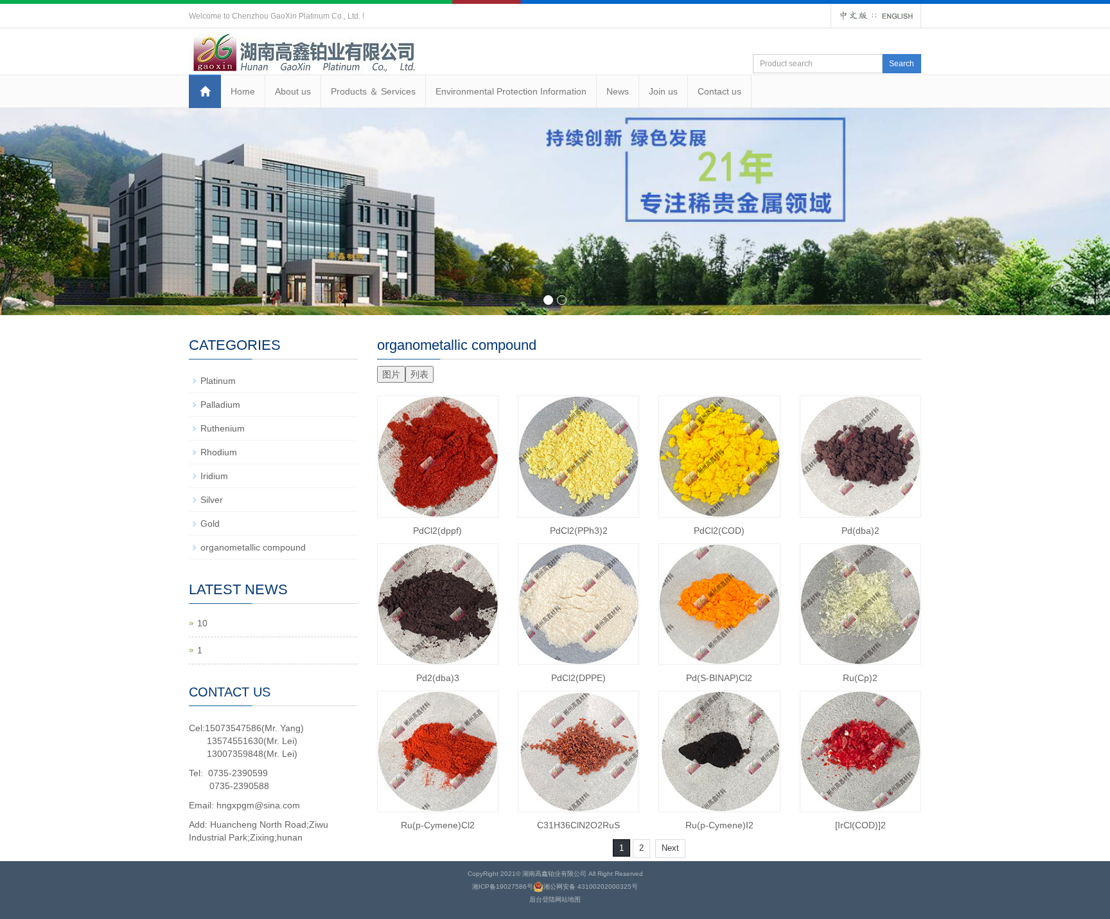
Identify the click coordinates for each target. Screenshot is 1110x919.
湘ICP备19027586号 (502, 886)
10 (202, 623)
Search (901, 63)
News (617, 91)
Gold (210, 523)
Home (243, 91)
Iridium (214, 476)
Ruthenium (222, 428)
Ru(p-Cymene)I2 (719, 825)
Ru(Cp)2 (860, 678)
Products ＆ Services (373, 91)
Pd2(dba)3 (437, 678)
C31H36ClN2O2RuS (578, 825)
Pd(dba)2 (860, 530)
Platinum (218, 381)
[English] (897, 15)
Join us (663, 91)
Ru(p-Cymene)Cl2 (438, 825)
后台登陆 (542, 899)
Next (670, 848)
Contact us (719, 91)
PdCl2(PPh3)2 (579, 530)
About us (293, 91)
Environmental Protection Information (511, 91)
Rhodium (218, 452)
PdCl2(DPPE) (578, 678)
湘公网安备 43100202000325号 (590, 886)
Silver (211, 500)
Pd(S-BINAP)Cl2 (719, 678)
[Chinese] (854, 15)
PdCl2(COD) (719, 530)
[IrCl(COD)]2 (860, 825)
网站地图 (568, 899)
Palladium (220, 404)
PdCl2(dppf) (437, 530)
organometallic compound (253, 547)
